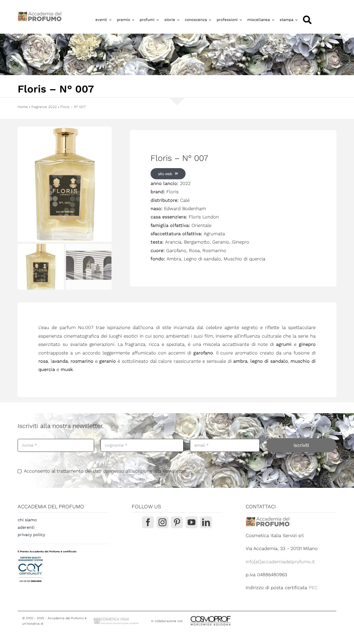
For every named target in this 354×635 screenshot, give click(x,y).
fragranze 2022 (44, 107)
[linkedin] (206, 522)
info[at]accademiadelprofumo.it (280, 561)
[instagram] (162, 522)
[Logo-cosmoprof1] (227, 615)
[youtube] (191, 522)
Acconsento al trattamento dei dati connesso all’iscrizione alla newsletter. (105, 471)
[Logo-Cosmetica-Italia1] (116, 618)
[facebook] (148, 522)
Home (23, 107)
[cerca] (307, 19)
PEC (313, 587)
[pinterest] (177, 522)
